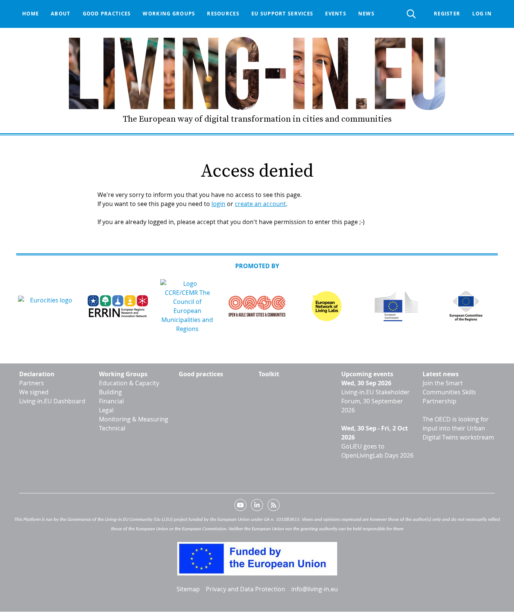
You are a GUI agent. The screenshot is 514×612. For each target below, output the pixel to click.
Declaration (37, 374)
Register (447, 13)
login (218, 204)
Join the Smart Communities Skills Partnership (449, 392)
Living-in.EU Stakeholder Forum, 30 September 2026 (375, 401)
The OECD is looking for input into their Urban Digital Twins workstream (458, 428)
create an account (260, 204)
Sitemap (188, 589)
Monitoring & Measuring (133, 419)
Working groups (169, 13)
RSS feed (273, 506)
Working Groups (123, 374)
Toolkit (269, 374)
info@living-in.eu (314, 589)
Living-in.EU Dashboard (52, 401)
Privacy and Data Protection (245, 589)
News (366, 13)
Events (335, 13)
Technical (112, 428)
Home (30, 13)
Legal (106, 410)
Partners (31, 383)
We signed (34, 392)
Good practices (107, 13)
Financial (111, 401)
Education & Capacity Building (129, 387)
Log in (482, 13)
